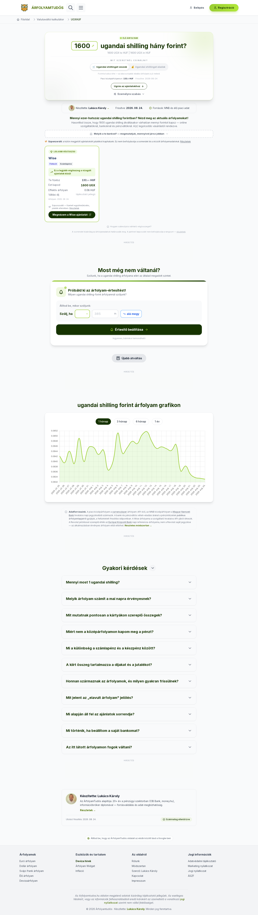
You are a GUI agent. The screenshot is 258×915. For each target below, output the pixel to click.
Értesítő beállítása (129, 329)
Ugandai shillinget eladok (148, 66)
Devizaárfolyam (28, 880)
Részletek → (88, 810)
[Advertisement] (129, 252)
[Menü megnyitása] (81, 7)
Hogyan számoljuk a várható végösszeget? (130, 226)
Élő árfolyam (26, 875)
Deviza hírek (83, 861)
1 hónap (103, 421)
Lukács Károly (97, 107)
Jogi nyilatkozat (197, 870)
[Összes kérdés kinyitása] (153, 568)
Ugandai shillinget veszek (109, 66)
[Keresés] (70, 7)
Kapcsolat (137, 875)
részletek (181, 232)
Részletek (185, 141)
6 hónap (141, 421)
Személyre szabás (129, 93)
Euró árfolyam (27, 861)
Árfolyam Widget (85, 865)
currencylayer (119, 511)
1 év (157, 421)
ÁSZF (191, 875)
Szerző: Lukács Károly (144, 870)
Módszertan (139, 865)
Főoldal (25, 19)
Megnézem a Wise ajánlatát (70, 214)
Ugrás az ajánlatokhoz (127, 86)
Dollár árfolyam (28, 865)
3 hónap (122, 421)
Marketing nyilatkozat (200, 865)
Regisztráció (226, 7)
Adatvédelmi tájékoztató (202, 861)
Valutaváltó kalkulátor (50, 19)
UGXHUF (76, 19)
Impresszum (138, 880)
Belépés (199, 7)
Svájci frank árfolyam (31, 870)
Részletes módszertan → (138, 525)
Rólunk (136, 861)
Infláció (80, 870)
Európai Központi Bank (120, 522)
